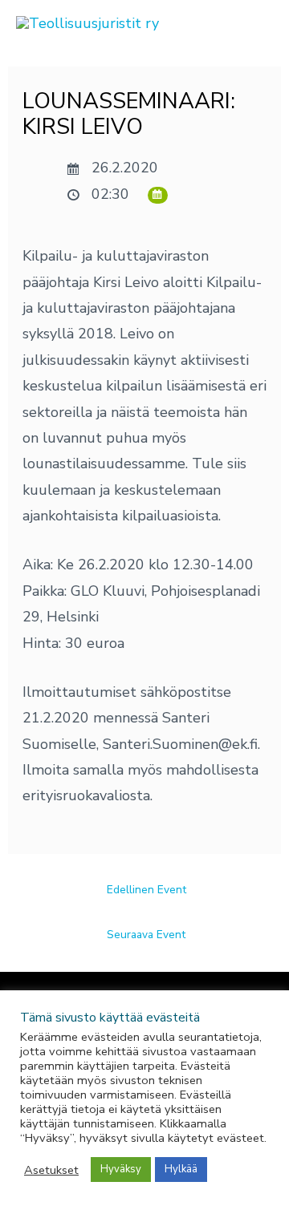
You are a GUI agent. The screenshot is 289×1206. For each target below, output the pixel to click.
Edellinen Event (146, 889)
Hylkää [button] (181, 1169)
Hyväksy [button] (120, 1169)
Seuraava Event (146, 934)
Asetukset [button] (51, 1170)
